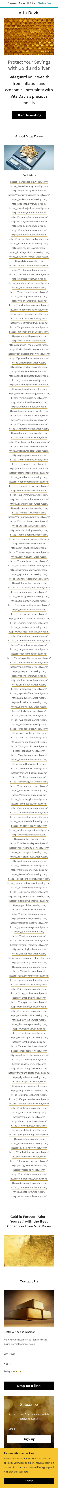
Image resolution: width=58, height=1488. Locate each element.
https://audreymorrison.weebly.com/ (29, 1055)
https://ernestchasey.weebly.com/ (29, 887)
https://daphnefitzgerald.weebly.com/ (29, 344)
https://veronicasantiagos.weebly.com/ (29, 605)
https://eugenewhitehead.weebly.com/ (29, 238)
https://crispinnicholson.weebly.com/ (29, 486)
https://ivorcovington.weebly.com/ (29, 1068)
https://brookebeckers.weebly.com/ (29, 728)
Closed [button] (14, 1371)
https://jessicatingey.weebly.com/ (29, 613)
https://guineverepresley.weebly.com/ (29, 578)
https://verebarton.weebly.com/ (29, 512)
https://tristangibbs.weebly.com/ (29, 772)
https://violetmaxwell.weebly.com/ (29, 322)
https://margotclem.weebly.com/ (29, 1002)
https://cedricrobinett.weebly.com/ (29, 922)
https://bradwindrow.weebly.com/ (29, 688)
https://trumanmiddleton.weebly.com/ (29, 1072)
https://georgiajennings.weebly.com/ (29, 1134)
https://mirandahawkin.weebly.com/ (29, 1015)
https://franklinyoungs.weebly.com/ (29, 186)
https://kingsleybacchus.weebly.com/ (29, 481)
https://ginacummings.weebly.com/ (29, 927)
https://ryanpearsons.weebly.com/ (29, 574)
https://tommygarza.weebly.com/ (29, 1125)
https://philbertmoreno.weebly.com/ (29, 265)
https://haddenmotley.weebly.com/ (29, 843)
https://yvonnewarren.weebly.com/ (29, 808)
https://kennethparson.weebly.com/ (29, 1037)
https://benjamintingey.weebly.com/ (29, 530)
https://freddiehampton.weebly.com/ (29, 274)
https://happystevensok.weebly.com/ (29, 975)
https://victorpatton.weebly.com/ (29, 984)
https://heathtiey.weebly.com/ (29, 1191)
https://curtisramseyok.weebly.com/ (29, 856)
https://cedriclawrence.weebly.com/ (29, 891)
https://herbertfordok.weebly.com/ (29, 666)
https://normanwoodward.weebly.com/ (29, 516)
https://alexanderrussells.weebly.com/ (29, 411)
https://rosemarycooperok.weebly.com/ (29, 958)
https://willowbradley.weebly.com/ (29, 406)
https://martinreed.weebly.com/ (29, 287)
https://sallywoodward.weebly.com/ (29, 649)
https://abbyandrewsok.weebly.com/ (29, 1090)
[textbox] (29, 1427)
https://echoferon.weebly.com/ (29, 543)
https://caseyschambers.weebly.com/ (29, 472)
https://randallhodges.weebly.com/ (29, 560)
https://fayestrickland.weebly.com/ (29, 424)
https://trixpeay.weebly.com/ (29, 261)
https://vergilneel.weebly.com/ (29, 839)
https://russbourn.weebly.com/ (29, 1138)
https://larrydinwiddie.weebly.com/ (29, 402)
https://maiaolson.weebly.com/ (29, 1156)
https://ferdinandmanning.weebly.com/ (29, 640)
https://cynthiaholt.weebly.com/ (29, 905)
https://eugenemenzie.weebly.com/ (29, 327)
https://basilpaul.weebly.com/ (29, 1033)
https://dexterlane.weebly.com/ (29, 710)
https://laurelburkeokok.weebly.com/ (29, 1103)
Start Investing (29, 115)
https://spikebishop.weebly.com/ (29, 225)
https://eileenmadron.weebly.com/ (29, 988)
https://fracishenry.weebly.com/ (29, 1059)
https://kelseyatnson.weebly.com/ (29, 790)
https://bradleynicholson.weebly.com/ (29, 252)
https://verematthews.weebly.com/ (29, 944)
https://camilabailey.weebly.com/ (29, 803)
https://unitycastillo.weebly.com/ (29, 746)
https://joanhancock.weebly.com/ (29, 755)
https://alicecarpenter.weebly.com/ (29, 291)
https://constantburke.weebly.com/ (29, 459)
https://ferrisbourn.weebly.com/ (29, 525)
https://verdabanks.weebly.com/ (29, 1130)
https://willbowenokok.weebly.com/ (29, 1143)
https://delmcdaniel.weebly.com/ (29, 371)
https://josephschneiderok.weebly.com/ (29, 878)
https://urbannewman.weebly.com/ (29, 415)
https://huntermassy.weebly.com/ (29, 318)
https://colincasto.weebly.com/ (29, 777)
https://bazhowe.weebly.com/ (29, 750)
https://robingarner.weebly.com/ (29, 834)
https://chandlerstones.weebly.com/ (29, 433)
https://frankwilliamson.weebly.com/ (29, 1152)
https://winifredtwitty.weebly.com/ (29, 1178)
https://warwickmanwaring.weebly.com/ (29, 393)
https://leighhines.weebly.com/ (29, 1041)
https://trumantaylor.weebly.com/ (29, 600)
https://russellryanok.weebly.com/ (29, 852)
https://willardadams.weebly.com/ (29, 388)
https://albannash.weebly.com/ (29, 794)
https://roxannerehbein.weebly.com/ (29, 499)
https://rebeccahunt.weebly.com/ (29, 653)
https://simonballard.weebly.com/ (29, 741)
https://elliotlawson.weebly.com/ (29, 1147)
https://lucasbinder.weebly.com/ (29, 1112)
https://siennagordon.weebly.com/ (29, 1183)
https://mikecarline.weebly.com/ (29, 609)
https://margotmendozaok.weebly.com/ (29, 896)
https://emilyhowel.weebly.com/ (29, 697)
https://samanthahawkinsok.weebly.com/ (29, 883)
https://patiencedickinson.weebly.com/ (29, 353)
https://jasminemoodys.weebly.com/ (29, 569)
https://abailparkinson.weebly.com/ (29, 816)
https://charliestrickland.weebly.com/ (29, 283)
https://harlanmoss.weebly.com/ (29, 340)
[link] (29, 12)
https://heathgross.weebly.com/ (29, 362)
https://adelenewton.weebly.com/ (29, 865)
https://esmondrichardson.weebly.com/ (29, 565)
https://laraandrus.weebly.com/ (29, 997)
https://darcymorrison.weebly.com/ (29, 1160)
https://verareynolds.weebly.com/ (29, 397)
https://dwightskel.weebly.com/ (29, 715)
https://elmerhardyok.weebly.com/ (29, 1006)
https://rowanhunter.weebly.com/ (29, 768)
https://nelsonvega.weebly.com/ (29, 953)
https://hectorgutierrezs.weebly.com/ (29, 596)
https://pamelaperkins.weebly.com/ (29, 534)
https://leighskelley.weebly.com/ (29, 247)
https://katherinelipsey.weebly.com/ (29, 503)
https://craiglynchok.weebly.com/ (29, 993)
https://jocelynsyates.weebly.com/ (29, 556)
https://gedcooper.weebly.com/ (29, 935)
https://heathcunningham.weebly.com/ (29, 587)
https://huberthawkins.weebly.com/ (29, 494)
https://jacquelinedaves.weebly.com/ (29, 508)
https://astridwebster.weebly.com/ (29, 547)
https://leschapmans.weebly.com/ (29, 296)
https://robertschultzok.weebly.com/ (29, 847)
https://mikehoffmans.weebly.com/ (29, 309)
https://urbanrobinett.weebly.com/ (29, 521)
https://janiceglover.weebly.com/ (29, 278)
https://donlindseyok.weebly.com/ (29, 1094)
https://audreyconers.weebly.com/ (29, 1187)
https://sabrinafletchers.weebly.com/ (29, 305)
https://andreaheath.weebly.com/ (29, 591)
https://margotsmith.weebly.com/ (29, 1165)
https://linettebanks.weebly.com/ (29, 737)
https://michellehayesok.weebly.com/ (29, 830)
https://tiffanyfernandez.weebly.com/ (29, 1099)
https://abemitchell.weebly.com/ (29, 675)
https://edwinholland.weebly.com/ (29, 759)
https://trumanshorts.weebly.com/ (29, 216)
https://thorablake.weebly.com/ (29, 380)
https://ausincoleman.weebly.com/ (29, 1011)
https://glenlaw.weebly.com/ (29, 931)
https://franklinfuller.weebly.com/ (29, 874)
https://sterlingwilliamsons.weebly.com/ (29, 658)
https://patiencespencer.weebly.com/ (29, 552)
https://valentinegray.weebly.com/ (29, 962)
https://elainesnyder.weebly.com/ (29, 419)
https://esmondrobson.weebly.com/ (29, 243)
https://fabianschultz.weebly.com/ (29, 583)
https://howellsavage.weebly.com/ (29, 918)
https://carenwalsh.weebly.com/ (29, 733)
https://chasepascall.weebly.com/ (29, 1050)
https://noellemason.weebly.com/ (29, 477)
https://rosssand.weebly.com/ (29, 1169)
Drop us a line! (29, 1386)
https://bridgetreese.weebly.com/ (29, 825)
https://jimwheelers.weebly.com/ (29, 230)
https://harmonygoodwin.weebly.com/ (29, 384)
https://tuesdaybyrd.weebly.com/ (29, 949)
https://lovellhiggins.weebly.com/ (29, 799)
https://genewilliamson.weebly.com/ (29, 358)
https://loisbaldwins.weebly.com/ (29, 644)
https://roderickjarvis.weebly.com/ (29, 199)
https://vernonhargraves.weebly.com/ (29, 538)
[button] (20, 1372)
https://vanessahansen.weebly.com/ (29, 314)
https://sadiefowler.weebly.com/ (29, 684)
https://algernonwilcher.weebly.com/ (29, 900)
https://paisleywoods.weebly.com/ (29, 1085)
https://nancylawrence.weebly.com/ (29, 662)
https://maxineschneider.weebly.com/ (29, 331)
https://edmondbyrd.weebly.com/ (29, 1046)
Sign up (29, 1439)
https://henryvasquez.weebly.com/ (29, 706)
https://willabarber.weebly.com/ (29, 724)
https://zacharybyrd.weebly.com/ (29, 203)
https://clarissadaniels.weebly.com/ (29, 181)
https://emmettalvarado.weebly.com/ (29, 428)
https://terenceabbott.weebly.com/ (29, 812)
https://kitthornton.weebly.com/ (29, 913)
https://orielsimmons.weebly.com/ (29, 1107)
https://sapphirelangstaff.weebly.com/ (29, 375)
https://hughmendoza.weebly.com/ (29, 786)
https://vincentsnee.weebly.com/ (29, 861)
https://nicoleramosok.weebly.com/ (29, 980)
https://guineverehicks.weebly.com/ (29, 622)
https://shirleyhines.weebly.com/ (29, 212)
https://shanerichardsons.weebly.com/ (29, 468)
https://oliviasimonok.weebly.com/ (29, 869)
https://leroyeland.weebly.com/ (29, 1081)
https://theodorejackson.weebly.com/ (29, 208)
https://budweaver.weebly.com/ (29, 909)
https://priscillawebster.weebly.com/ (29, 349)
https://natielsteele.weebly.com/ (29, 1174)
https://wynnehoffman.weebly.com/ (29, 693)
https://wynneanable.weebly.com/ (29, 719)
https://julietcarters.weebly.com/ (29, 300)
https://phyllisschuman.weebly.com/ (29, 366)
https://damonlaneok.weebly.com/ (29, 966)
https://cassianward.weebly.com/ (29, 1196)
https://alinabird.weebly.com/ (29, 971)
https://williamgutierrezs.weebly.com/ (29, 631)
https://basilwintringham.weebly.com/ (29, 441)
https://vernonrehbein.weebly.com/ (29, 940)
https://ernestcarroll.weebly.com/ (29, 627)
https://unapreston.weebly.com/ (29, 671)
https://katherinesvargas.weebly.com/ (29, 256)
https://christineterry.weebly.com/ (29, 702)
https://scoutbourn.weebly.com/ (29, 763)
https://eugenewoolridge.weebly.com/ (29, 450)
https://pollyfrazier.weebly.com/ (29, 1019)
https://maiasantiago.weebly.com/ (29, 336)
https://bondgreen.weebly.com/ (29, 1063)
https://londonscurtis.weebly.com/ (29, 234)
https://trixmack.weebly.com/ (29, 1116)
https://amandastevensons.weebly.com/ (29, 618)
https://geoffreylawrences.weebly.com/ (29, 194)
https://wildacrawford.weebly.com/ (29, 680)
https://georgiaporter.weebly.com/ (29, 636)
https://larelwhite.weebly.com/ (29, 1028)
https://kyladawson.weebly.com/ (29, 1077)
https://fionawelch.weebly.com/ (29, 464)
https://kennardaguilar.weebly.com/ (29, 781)
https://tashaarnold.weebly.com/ (29, 269)
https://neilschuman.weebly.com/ (29, 437)
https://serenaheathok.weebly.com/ (29, 821)
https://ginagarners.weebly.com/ (29, 455)
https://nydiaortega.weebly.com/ (29, 190)
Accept (29, 1480)
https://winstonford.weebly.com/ (29, 1121)
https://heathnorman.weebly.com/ (29, 490)
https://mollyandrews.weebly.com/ (29, 221)
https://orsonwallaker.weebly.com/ (29, 446)
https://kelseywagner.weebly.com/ (29, 1024)
